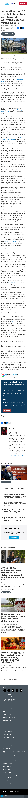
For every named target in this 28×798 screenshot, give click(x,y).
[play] (2, 796)
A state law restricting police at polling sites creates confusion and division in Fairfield (14, 488)
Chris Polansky (8, 27)
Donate (23, 3)
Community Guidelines (8, 745)
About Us (5, 703)
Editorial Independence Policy (10, 775)
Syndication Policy (7, 772)
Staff (4, 711)
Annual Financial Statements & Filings (12, 760)
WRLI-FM (16, 699)
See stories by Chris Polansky (16, 455)
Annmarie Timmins (5, 624)
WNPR (9, 699)
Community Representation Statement (12, 743)
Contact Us (5, 726)
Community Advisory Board (9, 717)
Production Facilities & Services (10, 777)
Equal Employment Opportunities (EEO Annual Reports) (14, 752)
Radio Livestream (7, 740)
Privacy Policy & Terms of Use (10, 758)
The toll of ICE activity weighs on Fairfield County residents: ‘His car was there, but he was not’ (15, 519)
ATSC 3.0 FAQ (14, 700)
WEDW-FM (5, 699)
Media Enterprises (7, 720)
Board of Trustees (7, 714)
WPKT (12, 699)
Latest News (16, 416)
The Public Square (7, 783)
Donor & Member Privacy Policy (10, 755)
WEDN (7, 698)
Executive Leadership (8, 708)
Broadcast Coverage (7, 763)
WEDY (14, 698)
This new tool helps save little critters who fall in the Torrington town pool (15, 504)
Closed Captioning (7, 766)
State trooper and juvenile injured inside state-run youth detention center (13, 617)
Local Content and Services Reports (11, 780)
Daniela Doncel (5, 582)
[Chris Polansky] (4, 431)
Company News (6, 706)
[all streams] (26, 796)
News (8, 416)
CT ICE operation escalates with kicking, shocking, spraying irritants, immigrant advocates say (15, 511)
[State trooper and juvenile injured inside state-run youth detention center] (13, 605)
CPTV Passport (6, 748)
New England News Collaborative (15, 419)
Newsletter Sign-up (7, 734)
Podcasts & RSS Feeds (8, 737)
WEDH (4, 698)
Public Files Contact (6, 700)
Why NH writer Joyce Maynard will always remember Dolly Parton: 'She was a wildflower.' (12, 658)
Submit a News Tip (7, 731)
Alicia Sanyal (4, 665)
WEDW (10, 698)
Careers (4, 723)
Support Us (5, 728)
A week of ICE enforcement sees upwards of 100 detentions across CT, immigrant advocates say (15, 496)
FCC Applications (7, 769)
